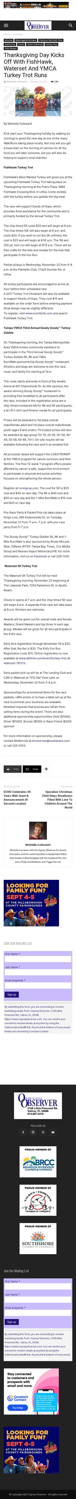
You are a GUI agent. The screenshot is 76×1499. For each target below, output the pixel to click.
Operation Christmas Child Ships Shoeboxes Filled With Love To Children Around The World (57, 799)
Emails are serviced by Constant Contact (26, 1031)
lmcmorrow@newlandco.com (51, 741)
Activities (18, 34)
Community (10, 44)
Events (21, 44)
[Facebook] (23, 1132)
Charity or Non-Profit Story (50, 40)
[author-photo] (38, 839)
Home (7, 34)
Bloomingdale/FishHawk (25, 40)
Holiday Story (51, 44)
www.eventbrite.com (38, 313)
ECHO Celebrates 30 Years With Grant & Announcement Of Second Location (17, 797)
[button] (6, 25)
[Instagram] (33, 1132)
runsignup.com (28, 488)
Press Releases (11, 48)
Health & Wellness (35, 44)
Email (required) (15, 980)
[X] (43, 1132)
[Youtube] (53, 1132)
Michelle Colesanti (17, 81)
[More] (46, 769)
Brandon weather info (31, 1071)
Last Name (12, 967)
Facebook (40, 556)
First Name (12, 954)
